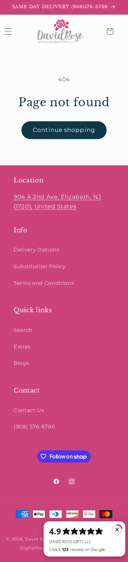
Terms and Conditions (44, 283)
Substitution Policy (40, 266)
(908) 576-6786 (34, 426)
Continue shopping (64, 129)
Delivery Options (36, 249)
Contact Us (29, 410)
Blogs (21, 363)
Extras (22, 346)
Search (23, 330)
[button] (8, 31)
